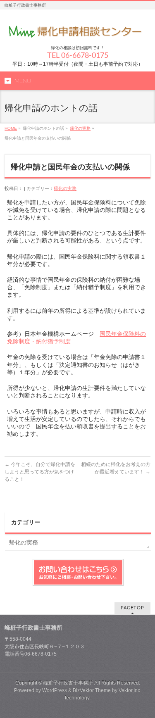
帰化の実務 (80, 128)
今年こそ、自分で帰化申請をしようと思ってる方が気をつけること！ (40, 471)
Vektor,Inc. (130, 690)
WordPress (54, 690)
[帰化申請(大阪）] (77, 31)
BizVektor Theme (92, 690)
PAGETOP (132, 608)
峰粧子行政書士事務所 (68, 683)
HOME (11, 128)
